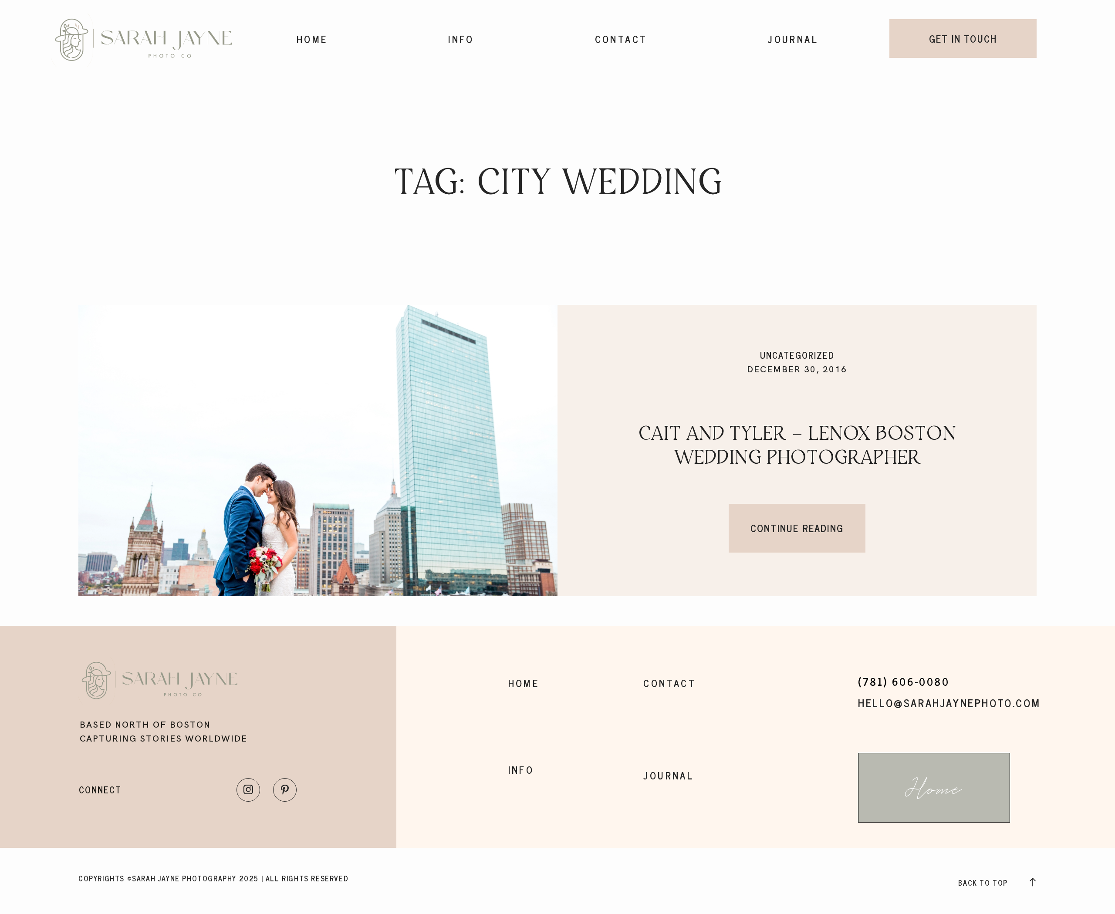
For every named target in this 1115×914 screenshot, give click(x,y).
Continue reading (797, 528)
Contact (621, 39)
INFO (461, 39)
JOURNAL (793, 39)
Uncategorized (797, 355)
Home (312, 39)
